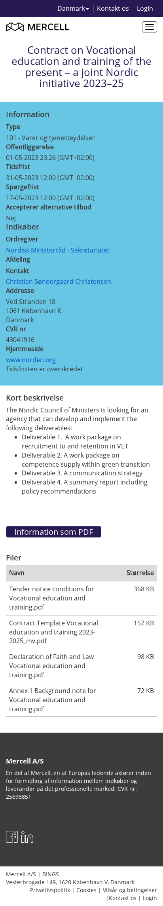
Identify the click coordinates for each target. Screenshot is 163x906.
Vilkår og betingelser (130, 890)
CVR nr (16, 329)
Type (13, 126)
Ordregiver (22, 239)
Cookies (86, 890)
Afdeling (18, 259)
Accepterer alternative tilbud (48, 207)
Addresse (20, 290)
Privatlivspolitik (50, 890)
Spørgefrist (22, 186)
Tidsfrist (18, 166)
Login (145, 8)
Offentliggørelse (30, 146)
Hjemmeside (25, 348)
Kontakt (17, 270)
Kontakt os (113, 8)
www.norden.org (31, 359)
